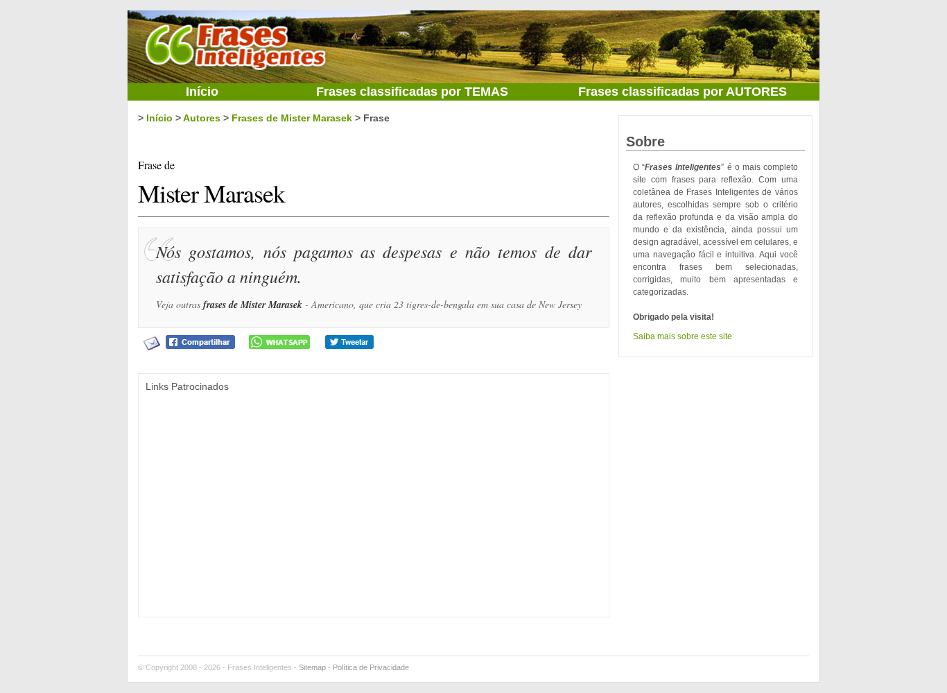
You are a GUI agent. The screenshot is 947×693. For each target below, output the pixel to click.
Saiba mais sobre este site (682, 336)
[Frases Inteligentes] (235, 44)
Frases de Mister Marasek (292, 117)
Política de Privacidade (371, 667)
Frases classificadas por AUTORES (682, 92)
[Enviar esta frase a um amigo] (152, 342)
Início (202, 92)
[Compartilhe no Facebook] (200, 341)
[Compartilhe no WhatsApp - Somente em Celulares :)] (279, 341)
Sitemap (312, 667)
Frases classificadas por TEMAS (412, 92)
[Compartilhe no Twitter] (349, 341)
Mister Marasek (211, 183)
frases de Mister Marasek (252, 304)
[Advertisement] (373, 492)
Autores (201, 117)
